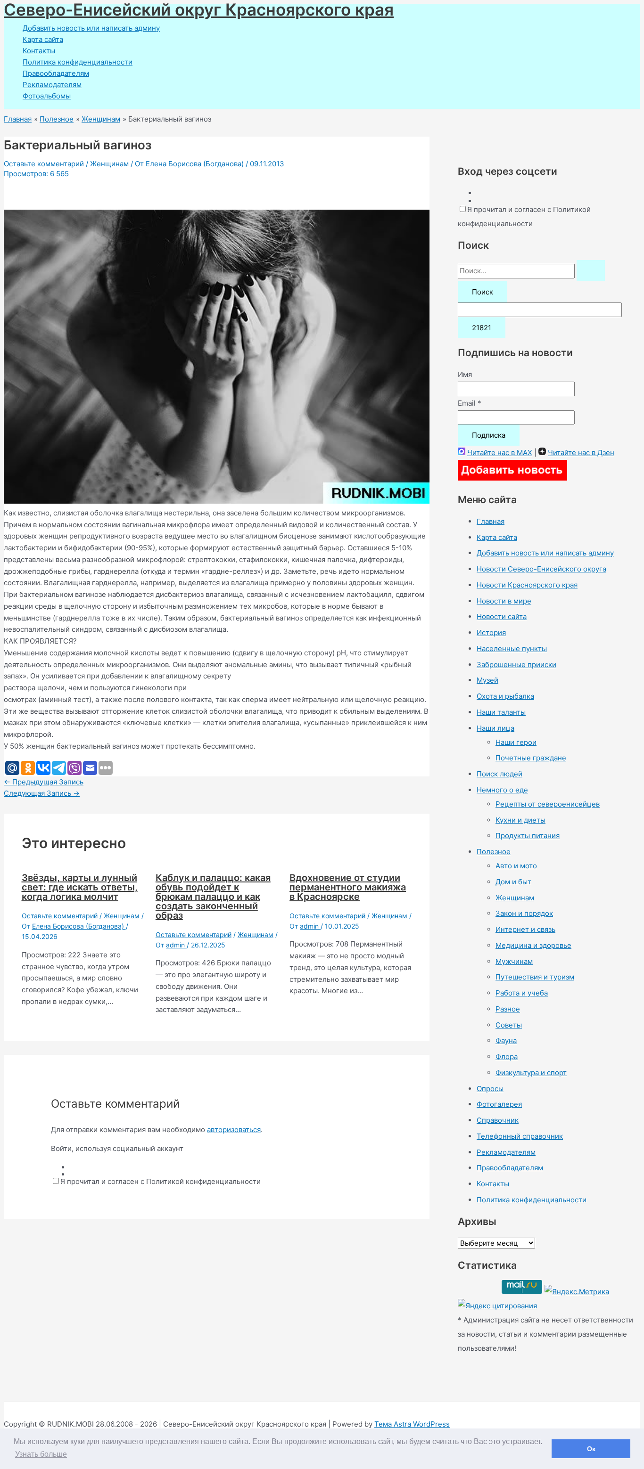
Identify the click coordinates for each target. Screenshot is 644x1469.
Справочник (498, 1120)
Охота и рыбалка (505, 696)
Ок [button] (591, 1449)
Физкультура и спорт (531, 1072)
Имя (465, 374)
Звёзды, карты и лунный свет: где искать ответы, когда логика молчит (80, 887)
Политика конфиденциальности (77, 61)
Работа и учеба (521, 992)
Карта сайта (43, 39)
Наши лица (495, 728)
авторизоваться (234, 1129)
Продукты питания (527, 835)
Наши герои (516, 742)
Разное (507, 1008)
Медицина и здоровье (533, 945)
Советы (508, 1024)
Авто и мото (516, 865)
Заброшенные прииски (516, 664)
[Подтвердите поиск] (591, 270)
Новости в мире (504, 600)
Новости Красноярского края (527, 584)
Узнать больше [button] (41, 1454)
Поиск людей (499, 773)
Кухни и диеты (520, 820)
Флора (506, 1056)
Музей (487, 680)
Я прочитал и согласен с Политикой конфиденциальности (160, 1181)
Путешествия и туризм (534, 976)
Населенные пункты (512, 648)
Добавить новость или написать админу (91, 28)
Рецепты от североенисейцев (547, 804)
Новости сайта (502, 616)
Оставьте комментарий (44, 163)
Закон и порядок (524, 913)
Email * (469, 403)
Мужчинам (514, 961)
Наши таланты (501, 712)
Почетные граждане (530, 757)
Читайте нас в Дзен (581, 452)
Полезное (494, 851)
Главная (490, 521)
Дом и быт (513, 881)
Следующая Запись (42, 793)
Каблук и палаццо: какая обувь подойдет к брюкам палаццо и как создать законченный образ (213, 896)
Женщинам (109, 163)
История (491, 632)
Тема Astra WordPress (412, 1424)
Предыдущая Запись (43, 781)
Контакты (39, 50)
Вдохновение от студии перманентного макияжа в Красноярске (347, 887)
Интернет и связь (525, 929)
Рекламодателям (52, 84)
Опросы (490, 1088)
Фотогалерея (499, 1104)
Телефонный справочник (520, 1136)
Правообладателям (56, 73)
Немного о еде (502, 789)
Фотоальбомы (47, 95)
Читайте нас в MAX (499, 452)
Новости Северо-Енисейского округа (541, 568)
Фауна (506, 1040)
